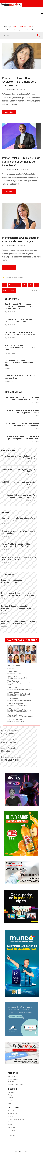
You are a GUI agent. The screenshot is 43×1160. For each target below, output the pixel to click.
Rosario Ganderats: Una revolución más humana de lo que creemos (19, 81)
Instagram (11, 1100)
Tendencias (11, 1111)
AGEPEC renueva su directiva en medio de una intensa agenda (18, 483)
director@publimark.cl (10, 760)
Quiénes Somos (13, 1076)
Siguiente (6, 290)
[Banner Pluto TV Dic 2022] (21, 923)
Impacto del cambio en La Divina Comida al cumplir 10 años (18, 320)
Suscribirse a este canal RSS (15, 277)
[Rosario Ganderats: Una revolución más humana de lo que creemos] (21, 56)
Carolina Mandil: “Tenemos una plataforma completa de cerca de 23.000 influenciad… (19, 306)
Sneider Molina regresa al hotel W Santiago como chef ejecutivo (21, 496)
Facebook (11, 1092)
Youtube (10, 1098)
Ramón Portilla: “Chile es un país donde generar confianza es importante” (21, 161)
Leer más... (9, 112)
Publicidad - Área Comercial (16, 1084)
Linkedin (10, 1103)
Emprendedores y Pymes (16, 1119)
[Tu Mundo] (22, 996)
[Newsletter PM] (22, 1063)
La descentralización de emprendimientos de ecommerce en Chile (20, 363)
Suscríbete (11, 1135)
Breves (10, 1133)
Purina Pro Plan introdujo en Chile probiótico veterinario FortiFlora (16, 545)
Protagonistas (14, 169)
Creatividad (11, 1122)
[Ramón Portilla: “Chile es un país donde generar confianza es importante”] (21, 136)
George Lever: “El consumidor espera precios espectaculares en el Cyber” (23, 437)
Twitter (10, 1095)
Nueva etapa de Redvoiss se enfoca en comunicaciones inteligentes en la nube (18, 594)
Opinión (12, 89)
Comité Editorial (13, 1079)
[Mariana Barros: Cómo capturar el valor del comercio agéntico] (21, 216)
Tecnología (11, 1127)
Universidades (12, 1114)
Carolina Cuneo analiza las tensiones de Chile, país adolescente (23, 411)
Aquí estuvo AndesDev (21, 1152)
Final (12, 290)
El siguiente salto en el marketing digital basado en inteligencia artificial (18, 622)
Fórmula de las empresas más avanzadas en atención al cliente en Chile (20, 347)
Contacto (11, 1082)
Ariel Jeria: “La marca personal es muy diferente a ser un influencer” (22, 424)
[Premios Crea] (22, 806)
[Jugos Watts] (21, 855)
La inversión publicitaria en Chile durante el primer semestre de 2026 (20, 333)
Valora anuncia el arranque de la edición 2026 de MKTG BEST (19, 558)
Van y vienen (12, 1130)
